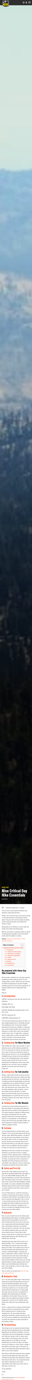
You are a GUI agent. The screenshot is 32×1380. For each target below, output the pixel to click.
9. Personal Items (10, 965)
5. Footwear (8, 957)
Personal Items (10, 1324)
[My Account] (26, 3)
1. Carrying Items (9, 949)
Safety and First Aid (12, 1168)
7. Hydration (8, 961)
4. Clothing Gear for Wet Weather (13, 955)
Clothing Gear (9, 1042)
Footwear (7, 1128)
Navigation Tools (10, 1276)
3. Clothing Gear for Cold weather (13, 953)
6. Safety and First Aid (11, 959)
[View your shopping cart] (23, 2)
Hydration (8, 1212)
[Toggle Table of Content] (21, 945)
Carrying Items (9, 996)
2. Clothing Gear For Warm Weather (13, 951)
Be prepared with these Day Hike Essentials (13, 948)
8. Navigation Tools (10, 963)
